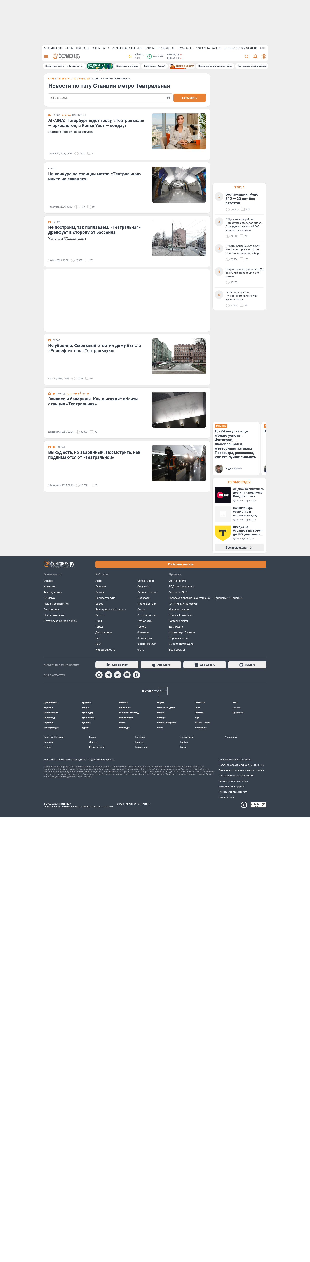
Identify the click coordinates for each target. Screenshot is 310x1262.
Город (99, 626)
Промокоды (239, 482)
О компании (51, 609)
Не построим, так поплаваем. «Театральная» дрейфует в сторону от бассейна (94, 230)
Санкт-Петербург (59, 78)
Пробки (156, 56)
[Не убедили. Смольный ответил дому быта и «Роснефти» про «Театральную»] (179, 356)
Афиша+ (100, 586)
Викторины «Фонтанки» (110, 609)
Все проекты (177, 649)
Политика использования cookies (236, 776)
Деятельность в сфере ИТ (232, 786)
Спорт (141, 609)
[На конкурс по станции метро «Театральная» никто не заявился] (179, 185)
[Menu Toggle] (46, 56)
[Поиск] (246, 56)
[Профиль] (264, 56)
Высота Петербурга (181, 644)
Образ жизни (145, 580)
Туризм (142, 626)
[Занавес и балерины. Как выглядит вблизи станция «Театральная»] (179, 410)
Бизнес (100, 592)
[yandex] (136, 674)
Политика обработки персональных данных (241, 765)
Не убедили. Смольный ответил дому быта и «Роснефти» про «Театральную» (94, 348)
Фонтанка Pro (177, 580)
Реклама (49, 598)
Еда (97, 638)
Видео (99, 603)
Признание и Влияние (160, 48)
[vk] (117, 674)
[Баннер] (100, 66)
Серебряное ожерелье (127, 48)
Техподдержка (53, 592)
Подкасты (143, 598)
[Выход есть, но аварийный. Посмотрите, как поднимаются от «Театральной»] (179, 463)
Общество (143, 586)
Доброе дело (103, 632)
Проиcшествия (146, 603)
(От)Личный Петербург (183, 603)
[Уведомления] (255, 56)
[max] (99, 674)
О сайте (48, 580)
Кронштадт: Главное (182, 632)
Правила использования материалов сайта (241, 770)
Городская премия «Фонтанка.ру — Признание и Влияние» (206, 598)
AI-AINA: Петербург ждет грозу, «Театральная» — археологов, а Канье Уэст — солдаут (96, 123)
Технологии (144, 621)
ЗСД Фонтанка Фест (209, 48)
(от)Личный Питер (77, 48)
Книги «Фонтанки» (180, 615)
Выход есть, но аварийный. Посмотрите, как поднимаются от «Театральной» (94, 455)
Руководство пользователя (233, 792)
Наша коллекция (179, 609)
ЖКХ (98, 644)
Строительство (147, 615)
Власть (99, 615)
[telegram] (108, 674)
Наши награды (226, 797)
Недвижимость (105, 649)
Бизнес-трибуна (105, 598)
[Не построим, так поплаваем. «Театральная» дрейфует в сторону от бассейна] (179, 238)
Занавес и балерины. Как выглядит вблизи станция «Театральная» (93, 401)
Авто (98, 580)
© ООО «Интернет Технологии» (133, 803)
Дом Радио (176, 626)
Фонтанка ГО (101, 48)
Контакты (50, 586)
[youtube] (127, 674)
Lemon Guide (185, 48)
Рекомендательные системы (233, 781)
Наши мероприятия (56, 603)
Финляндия (144, 638)
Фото (140, 649)
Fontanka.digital (178, 621)
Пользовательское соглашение (235, 759)
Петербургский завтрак (241, 48)
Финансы (143, 632)
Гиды (98, 621)
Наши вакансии (54, 615)
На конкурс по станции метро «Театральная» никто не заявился (94, 176)
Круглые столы (178, 638)
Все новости (81, 78)
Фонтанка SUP (53, 48)
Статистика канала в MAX (60, 621)
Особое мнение (147, 592)
